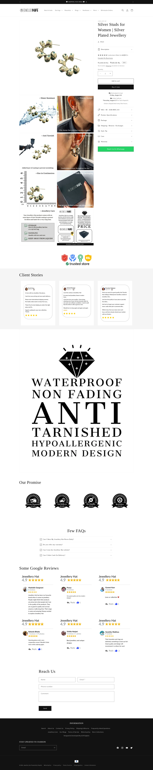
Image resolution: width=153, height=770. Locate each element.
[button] (58, 10)
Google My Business (105, 58)
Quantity (100, 69)
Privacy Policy (69, 728)
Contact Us (59, 728)
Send (45, 708)
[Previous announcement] (20, 2)
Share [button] (102, 42)
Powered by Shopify (36, 765)
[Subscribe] (54, 747)
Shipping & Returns (82, 728)
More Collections (98, 732)
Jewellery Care (53, 732)
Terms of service (67, 765)
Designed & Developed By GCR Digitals (76, 736)
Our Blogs (63, 732)
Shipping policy (78, 765)
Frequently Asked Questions (100, 728)
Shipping (108, 65)
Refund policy (85, 732)
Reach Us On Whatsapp (115, 149)
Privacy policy (57, 765)
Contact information (90, 765)
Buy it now (116, 87)
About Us (51, 728)
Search (43, 728)
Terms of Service (73, 732)
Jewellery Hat (27, 765)
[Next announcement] (133, 2)
